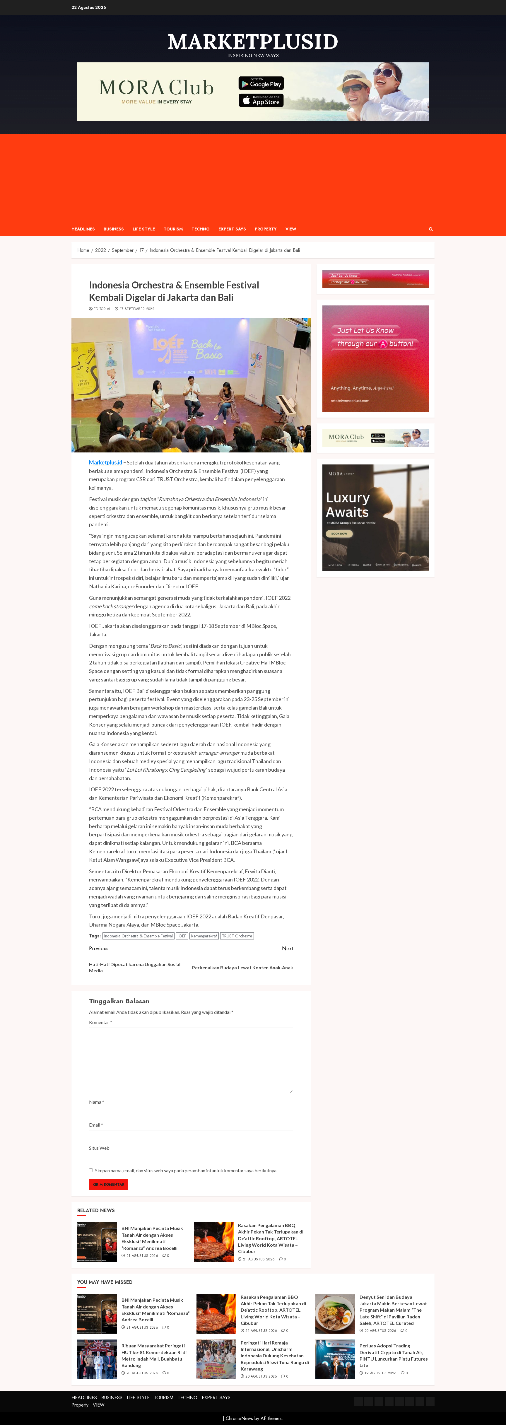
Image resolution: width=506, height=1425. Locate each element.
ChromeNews (239, 1418)
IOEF (182, 936)
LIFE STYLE (144, 229)
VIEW (291, 229)
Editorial (102, 309)
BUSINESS (114, 229)
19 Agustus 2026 (380, 1373)
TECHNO (201, 229)
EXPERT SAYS (232, 229)
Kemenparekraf (204, 936)
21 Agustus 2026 (142, 1256)
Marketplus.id (105, 462)
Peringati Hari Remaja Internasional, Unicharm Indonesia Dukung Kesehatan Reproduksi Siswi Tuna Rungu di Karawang (275, 1356)
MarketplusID (253, 41)
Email (96, 1124)
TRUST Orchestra (237, 936)
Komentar (100, 1022)
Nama (96, 1102)
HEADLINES (83, 229)
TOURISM (173, 229)
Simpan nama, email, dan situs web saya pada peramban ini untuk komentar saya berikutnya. (186, 1170)
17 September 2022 (137, 309)
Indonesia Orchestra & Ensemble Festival (138, 936)
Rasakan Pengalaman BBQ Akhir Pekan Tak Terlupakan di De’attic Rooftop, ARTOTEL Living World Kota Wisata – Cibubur (270, 1238)
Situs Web (99, 1148)
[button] (431, 229)
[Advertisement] (253, 178)
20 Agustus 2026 (380, 1331)
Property (266, 229)
